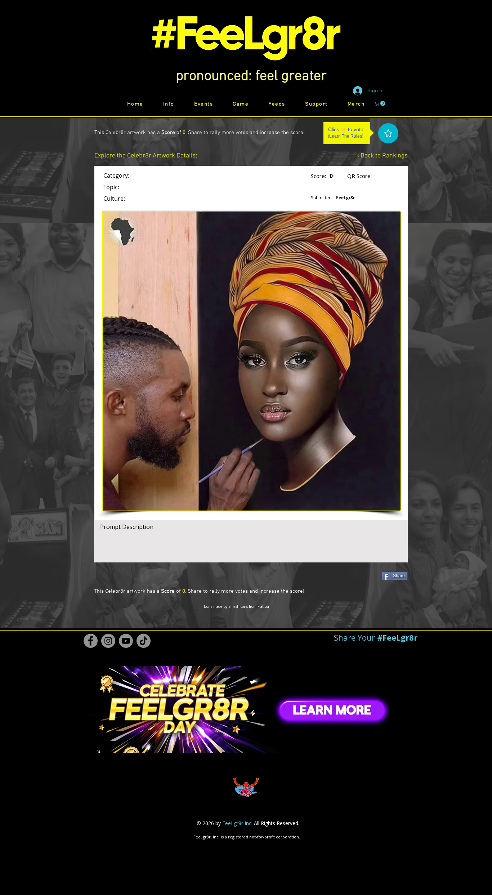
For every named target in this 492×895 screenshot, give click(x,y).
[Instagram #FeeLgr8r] (108, 641)
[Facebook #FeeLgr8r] (91, 641)
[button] (251, 76)
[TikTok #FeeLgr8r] (144, 641)
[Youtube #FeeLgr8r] (126, 641)
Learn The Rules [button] (345, 136)
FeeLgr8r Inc (236, 823)
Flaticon (264, 606)
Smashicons (238, 606)
